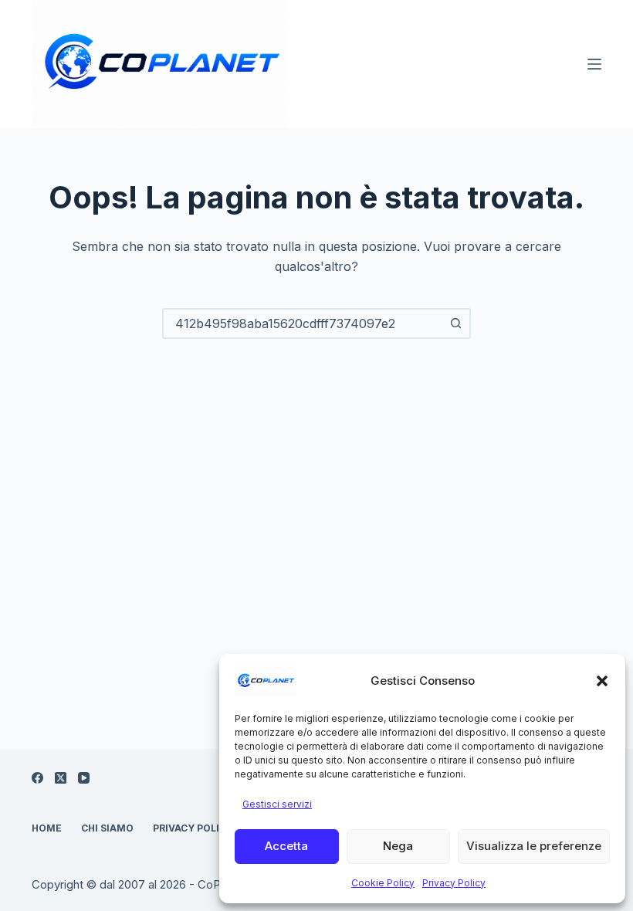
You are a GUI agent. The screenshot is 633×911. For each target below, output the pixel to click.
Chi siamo (107, 828)
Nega (398, 845)
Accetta (286, 845)
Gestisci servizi (277, 804)
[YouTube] (84, 778)
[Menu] (594, 64)
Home (47, 828)
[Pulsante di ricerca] (455, 323)
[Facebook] (37, 778)
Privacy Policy (454, 883)
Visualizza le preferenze (533, 845)
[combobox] (303, 323)
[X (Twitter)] (60, 778)
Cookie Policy (383, 883)
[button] (602, 681)
